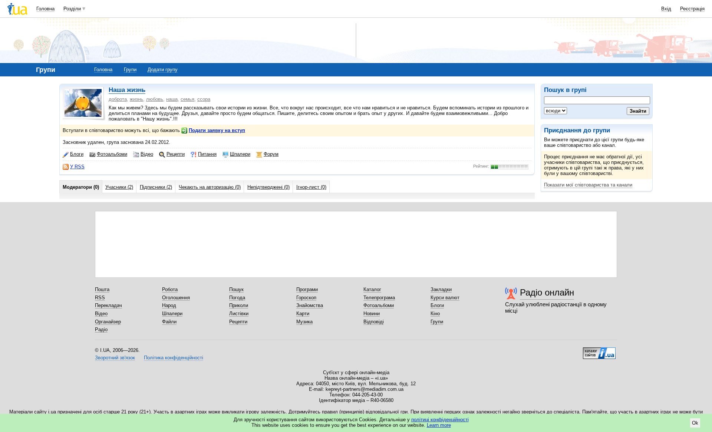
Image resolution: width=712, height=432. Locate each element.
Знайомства (309, 305)
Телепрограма (379, 297)
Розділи (72, 8)
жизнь (136, 99)
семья (187, 99)
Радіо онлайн (547, 292)
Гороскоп (306, 297)
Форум (271, 154)
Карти (302, 313)
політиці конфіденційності (440, 419)
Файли (169, 321)
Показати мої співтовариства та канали (588, 185)
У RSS (77, 166)
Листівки (238, 313)
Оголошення (176, 297)
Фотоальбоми (112, 154)
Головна (45, 8)
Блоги (76, 154)
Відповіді (373, 321)
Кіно (435, 313)
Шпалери (240, 154)
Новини (371, 313)
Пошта (102, 289)
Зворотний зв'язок (115, 357)
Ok (695, 423)
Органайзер (108, 321)
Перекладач (108, 305)
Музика (304, 321)
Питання (207, 154)
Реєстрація (692, 8)
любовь (154, 99)
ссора (203, 99)
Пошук (236, 289)
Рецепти (176, 154)
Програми (307, 289)
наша (172, 99)
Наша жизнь (127, 89)
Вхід (666, 8)
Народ (169, 305)
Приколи (238, 305)
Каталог (372, 289)
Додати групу (163, 69)
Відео (147, 154)
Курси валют (445, 297)
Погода (237, 297)
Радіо (101, 329)
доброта (118, 99)
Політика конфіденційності (173, 357)
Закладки (441, 289)
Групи (130, 69)
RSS (100, 297)
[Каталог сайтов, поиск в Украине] (599, 350)
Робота (170, 289)
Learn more (439, 425)
